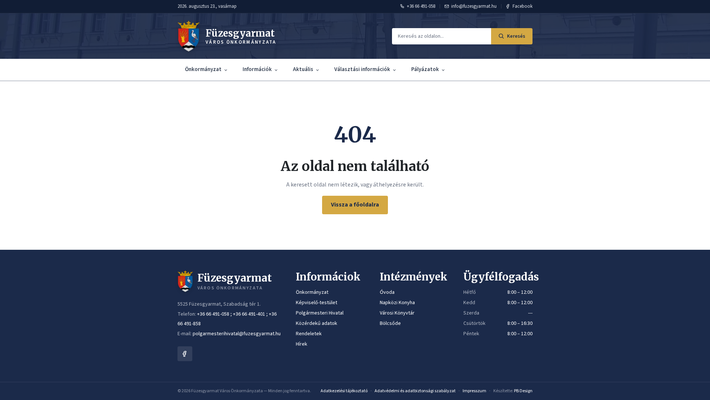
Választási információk (362, 69)
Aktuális (303, 69)
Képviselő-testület (316, 302)
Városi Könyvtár (397, 313)
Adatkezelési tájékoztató (344, 391)
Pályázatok (425, 69)
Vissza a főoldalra (355, 205)
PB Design (523, 391)
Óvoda (387, 292)
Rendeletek (309, 333)
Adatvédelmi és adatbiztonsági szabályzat (415, 391)
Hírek (301, 344)
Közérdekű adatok (316, 323)
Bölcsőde (390, 323)
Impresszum (474, 391)
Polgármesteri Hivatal (320, 313)
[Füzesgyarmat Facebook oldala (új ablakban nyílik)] (185, 353)
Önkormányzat (203, 69)
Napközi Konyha (397, 302)
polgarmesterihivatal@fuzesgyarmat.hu (237, 333)
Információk (257, 69)
